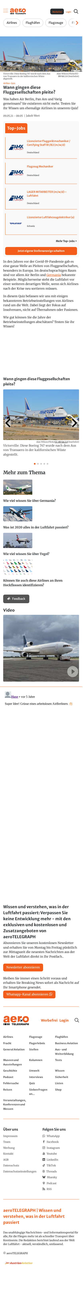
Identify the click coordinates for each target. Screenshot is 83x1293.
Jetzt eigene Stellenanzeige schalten (41, 251)
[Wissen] (67, 1070)
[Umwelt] (41, 1070)
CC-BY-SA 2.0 (61, 442)
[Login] (64, 1020)
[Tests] (67, 1062)
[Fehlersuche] (15, 1083)
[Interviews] (41, 1077)
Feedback (18, 599)
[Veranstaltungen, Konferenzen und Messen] (15, 1104)
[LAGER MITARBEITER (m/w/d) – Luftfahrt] (41, 198)
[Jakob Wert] (33, 116)
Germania (53, 275)
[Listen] (67, 1083)
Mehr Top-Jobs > (66, 241)
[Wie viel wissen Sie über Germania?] (41, 493)
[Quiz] (41, 1083)
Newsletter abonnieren (23, 967)
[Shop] (67, 1091)
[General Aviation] (15, 1051)
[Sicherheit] (67, 1077)
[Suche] (77, 1020)
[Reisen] (15, 1091)
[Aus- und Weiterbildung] (67, 1051)
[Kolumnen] (41, 1062)
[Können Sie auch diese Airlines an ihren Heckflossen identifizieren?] (41, 575)
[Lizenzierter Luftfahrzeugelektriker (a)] (41, 224)
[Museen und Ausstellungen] (15, 1062)
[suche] (76, 11)
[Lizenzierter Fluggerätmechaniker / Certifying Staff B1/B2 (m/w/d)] (41, 147)
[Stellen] (41, 1051)
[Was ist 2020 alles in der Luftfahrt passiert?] (41, 519)
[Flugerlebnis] (41, 1043)
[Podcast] (15, 1077)
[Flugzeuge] (41, 1037)
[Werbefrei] (49, 1020)
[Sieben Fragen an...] (41, 1091)
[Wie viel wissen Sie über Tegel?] (41, 546)
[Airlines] (15, 1037)
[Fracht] (15, 1043)
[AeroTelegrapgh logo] (16, 1021)
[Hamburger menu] (5, 11)
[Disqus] (41, 740)
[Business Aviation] (67, 1043)
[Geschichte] (15, 1070)
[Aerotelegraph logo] (18, 11)
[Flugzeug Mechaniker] (41, 173)
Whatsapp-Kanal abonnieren (27, 994)
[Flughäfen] (67, 1037)
